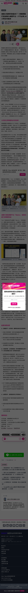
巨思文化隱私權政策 (16, 307)
